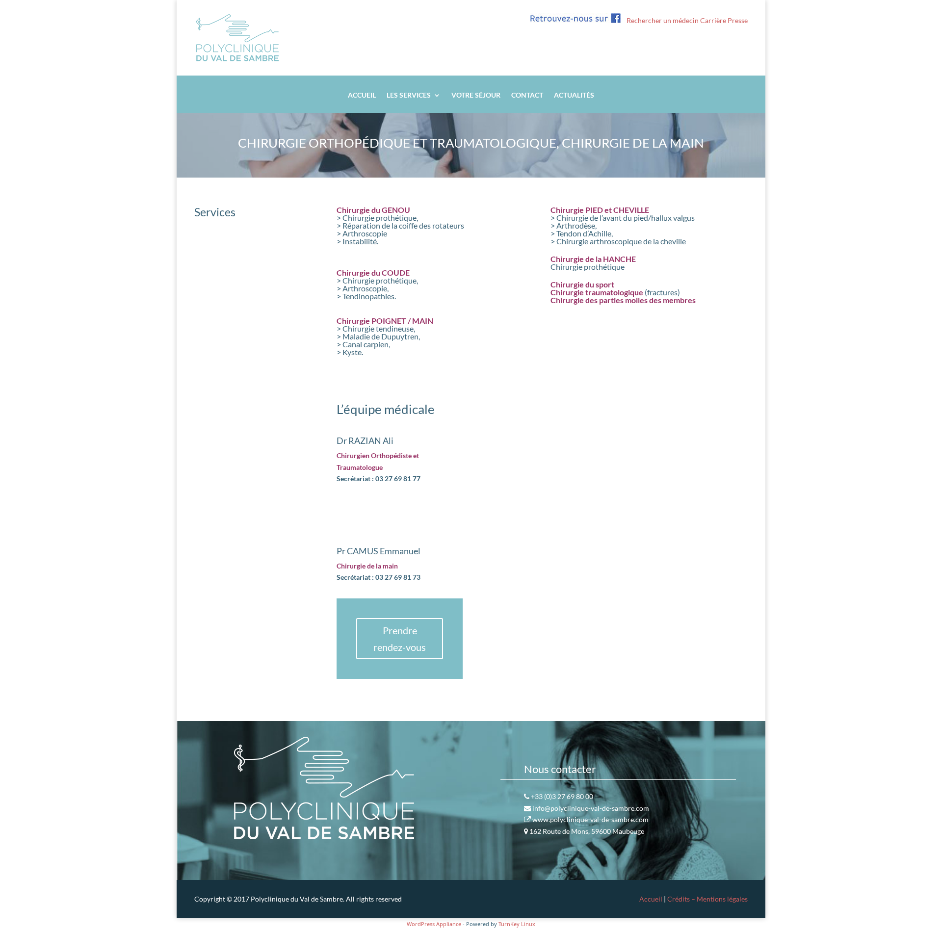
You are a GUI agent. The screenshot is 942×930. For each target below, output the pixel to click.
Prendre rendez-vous (399, 638)
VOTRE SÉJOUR (475, 95)
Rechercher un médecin (663, 20)
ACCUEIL (362, 95)
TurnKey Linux (516, 924)
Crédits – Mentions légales (707, 899)
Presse (738, 20)
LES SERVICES (409, 95)
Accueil (650, 899)
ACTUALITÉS (574, 95)
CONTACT (527, 95)
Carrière (713, 20)
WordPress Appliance (434, 924)
